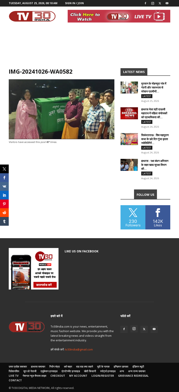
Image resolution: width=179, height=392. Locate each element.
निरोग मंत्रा (54, 366)
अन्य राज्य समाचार (136, 371)
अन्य (122, 371)
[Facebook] (145, 3)
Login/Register (102, 376)
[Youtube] (167, 3)
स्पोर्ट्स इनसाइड (107, 371)
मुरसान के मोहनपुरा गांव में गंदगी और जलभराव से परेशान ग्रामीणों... (153, 87)
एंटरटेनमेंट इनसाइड (71, 371)
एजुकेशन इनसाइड (49, 371)
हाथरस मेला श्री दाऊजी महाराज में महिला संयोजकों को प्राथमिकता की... (154, 113)
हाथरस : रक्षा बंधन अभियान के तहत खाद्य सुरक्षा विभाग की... (154, 165)
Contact (15, 380)
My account (78, 376)
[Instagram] (152, 3)
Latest (147, 96)
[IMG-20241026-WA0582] (61, 138)
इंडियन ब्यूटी (138, 366)
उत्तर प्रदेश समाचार (18, 366)
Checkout (57, 376)
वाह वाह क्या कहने (84, 366)
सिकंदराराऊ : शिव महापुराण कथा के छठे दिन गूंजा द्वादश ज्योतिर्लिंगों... (155, 139)
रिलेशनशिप (14, 371)
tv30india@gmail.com (79, 349)
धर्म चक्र (68, 366)
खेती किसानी (90, 371)
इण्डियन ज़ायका (121, 366)
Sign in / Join (74, 3)
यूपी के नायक (103, 366)
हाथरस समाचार (38, 366)
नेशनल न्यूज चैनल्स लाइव (34, 376)
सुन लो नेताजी (29, 371)
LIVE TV (14, 376)
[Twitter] (160, 3)
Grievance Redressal (133, 376)
